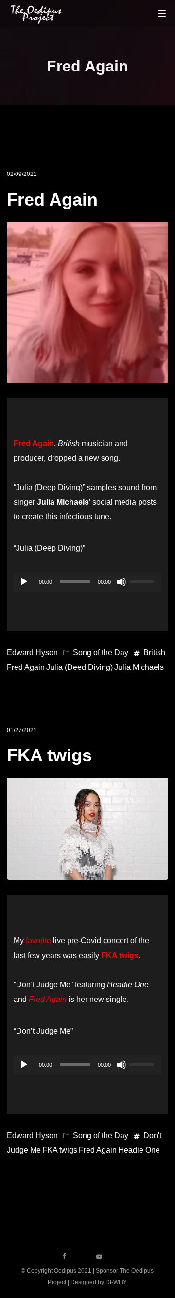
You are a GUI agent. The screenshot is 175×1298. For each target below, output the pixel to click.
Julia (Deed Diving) (79, 667)
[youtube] (99, 1259)
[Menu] (162, 13)
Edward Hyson (32, 653)
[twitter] (82, 1256)
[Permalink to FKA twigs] (87, 872)
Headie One (139, 1150)
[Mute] (121, 582)
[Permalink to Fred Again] (87, 375)
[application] (88, 582)
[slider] (143, 580)
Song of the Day (100, 653)
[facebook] (64, 1256)
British (154, 653)
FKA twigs (49, 755)
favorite (38, 940)
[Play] (24, 582)
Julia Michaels (139, 667)
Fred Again (52, 200)
